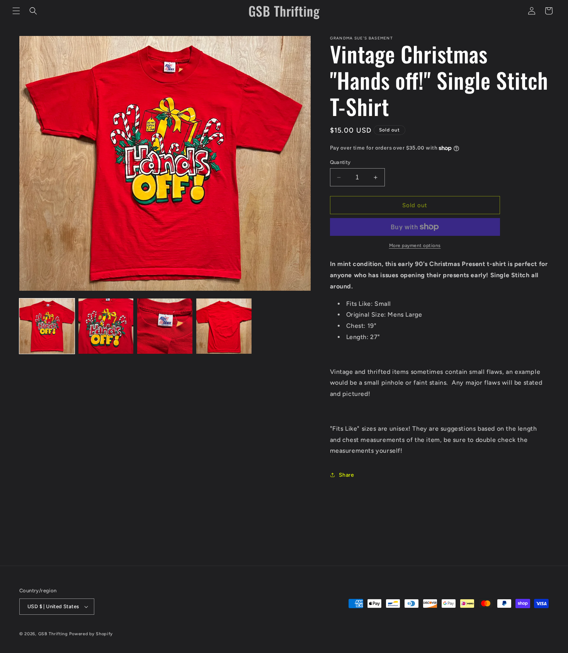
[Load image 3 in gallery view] (164, 326)
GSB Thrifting (54, 633)
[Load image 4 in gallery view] (224, 326)
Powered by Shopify (91, 633)
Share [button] (346, 475)
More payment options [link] (415, 245)
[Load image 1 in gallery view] (47, 326)
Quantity (340, 162)
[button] (16, 10)
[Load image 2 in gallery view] (106, 326)
